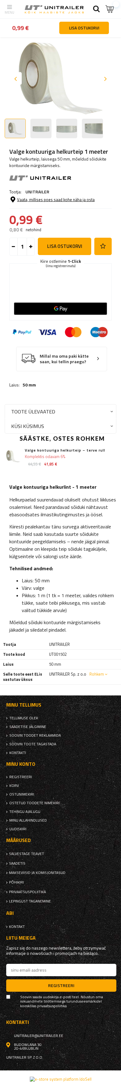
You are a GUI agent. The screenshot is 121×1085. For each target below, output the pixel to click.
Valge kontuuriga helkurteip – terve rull (65, 450)
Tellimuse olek (23, 718)
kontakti (17, 753)
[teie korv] (110, 9)
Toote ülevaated (33, 411)
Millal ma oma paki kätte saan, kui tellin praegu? (64, 359)
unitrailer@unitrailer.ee (38, 1036)
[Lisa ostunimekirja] (103, 246)
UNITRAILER (37, 191)
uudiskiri (17, 829)
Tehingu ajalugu (24, 812)
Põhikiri (16, 882)
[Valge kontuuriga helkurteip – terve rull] (13, 456)
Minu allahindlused (28, 820)
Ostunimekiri (21, 794)
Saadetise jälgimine (27, 727)
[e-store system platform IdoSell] (61, 1079)
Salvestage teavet (26, 854)
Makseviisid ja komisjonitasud (37, 873)
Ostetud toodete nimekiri (34, 803)
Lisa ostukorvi (64, 246)
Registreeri (20, 777)
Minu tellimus (23, 705)
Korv (14, 785)
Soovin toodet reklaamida (35, 735)
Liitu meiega (21, 938)
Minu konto (20, 764)
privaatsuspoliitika (27, 892)
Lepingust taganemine (30, 901)
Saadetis (17, 863)
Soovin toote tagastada (32, 744)
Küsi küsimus (27, 426)
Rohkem (96, 674)
